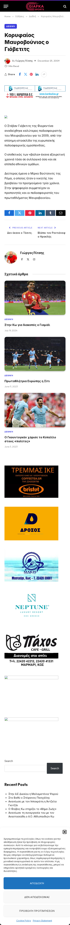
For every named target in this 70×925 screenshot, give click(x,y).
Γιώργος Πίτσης (24, 60)
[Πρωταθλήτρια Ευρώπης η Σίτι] (35, 354)
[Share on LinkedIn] (37, 74)
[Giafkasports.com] (35, 6)
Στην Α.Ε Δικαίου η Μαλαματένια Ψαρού (33, 793)
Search (8, 760)
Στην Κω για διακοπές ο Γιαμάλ (27, 325)
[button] (64, 832)
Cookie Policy (23, 920)
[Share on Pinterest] (31, 74)
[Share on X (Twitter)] (25, 74)
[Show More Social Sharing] (44, 74)
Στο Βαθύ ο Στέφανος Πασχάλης (29, 797)
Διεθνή (10, 26)
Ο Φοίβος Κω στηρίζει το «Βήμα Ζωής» (32, 808)
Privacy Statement (42, 920)
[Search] (64, 6)
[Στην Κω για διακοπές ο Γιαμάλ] (35, 298)
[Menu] (6, 6)
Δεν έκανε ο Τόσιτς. (19, 232)
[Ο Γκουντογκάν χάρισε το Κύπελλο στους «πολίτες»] (35, 410)
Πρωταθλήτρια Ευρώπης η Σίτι (27, 381)
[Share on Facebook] (19, 74)
